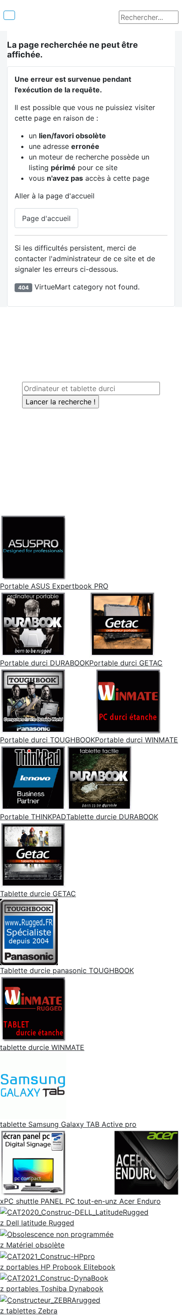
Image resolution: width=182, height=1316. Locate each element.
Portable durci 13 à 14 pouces (89, 348)
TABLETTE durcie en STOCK (98, 463)
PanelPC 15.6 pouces (98, 424)
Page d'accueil (46, 218)
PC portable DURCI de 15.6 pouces (98, 358)
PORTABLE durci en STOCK (96, 473)
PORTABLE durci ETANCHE (84, 369)
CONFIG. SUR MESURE (89, 484)
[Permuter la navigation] (9, 15)
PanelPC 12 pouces (95, 413)
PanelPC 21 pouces (95, 445)
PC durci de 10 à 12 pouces (85, 337)
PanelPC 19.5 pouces (98, 434)
